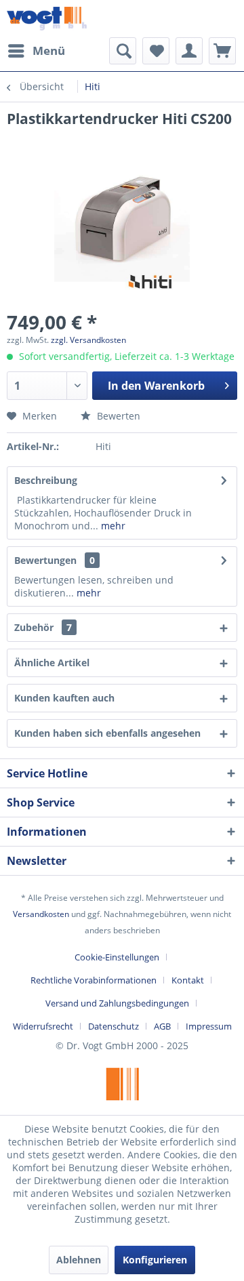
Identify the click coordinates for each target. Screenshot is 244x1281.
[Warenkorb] (222, 50)
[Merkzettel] (155, 50)
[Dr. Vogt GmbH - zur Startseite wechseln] (47, 18)
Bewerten (117, 415)
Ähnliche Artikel (51, 662)
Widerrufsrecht (43, 1026)
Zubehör (43, 627)
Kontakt (187, 980)
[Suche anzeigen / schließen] (122, 50)
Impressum (209, 1026)
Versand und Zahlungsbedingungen (117, 1003)
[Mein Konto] (189, 50)
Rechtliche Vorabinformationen (93, 980)
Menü (49, 50)
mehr (111, 525)
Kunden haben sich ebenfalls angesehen (107, 733)
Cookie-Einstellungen (117, 957)
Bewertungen (45, 560)
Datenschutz (113, 1026)
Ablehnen (78, 1259)
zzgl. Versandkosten (88, 340)
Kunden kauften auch (64, 697)
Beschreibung (45, 480)
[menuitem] (36, 50)
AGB (162, 1026)
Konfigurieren (155, 1259)
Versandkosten (41, 914)
